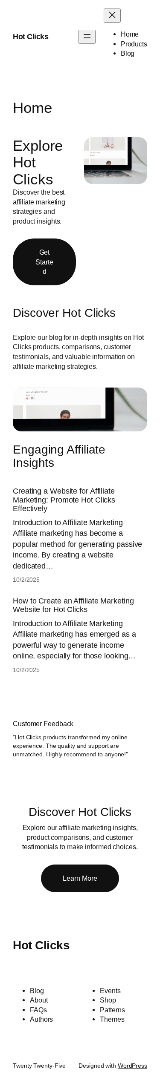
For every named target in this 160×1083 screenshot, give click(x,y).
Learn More (80, 878)
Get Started (44, 261)
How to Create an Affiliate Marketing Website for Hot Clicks (73, 605)
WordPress (132, 1065)
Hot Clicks (30, 36)
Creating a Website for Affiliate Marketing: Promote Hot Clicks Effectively (64, 500)
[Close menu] (112, 16)
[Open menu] (87, 37)
